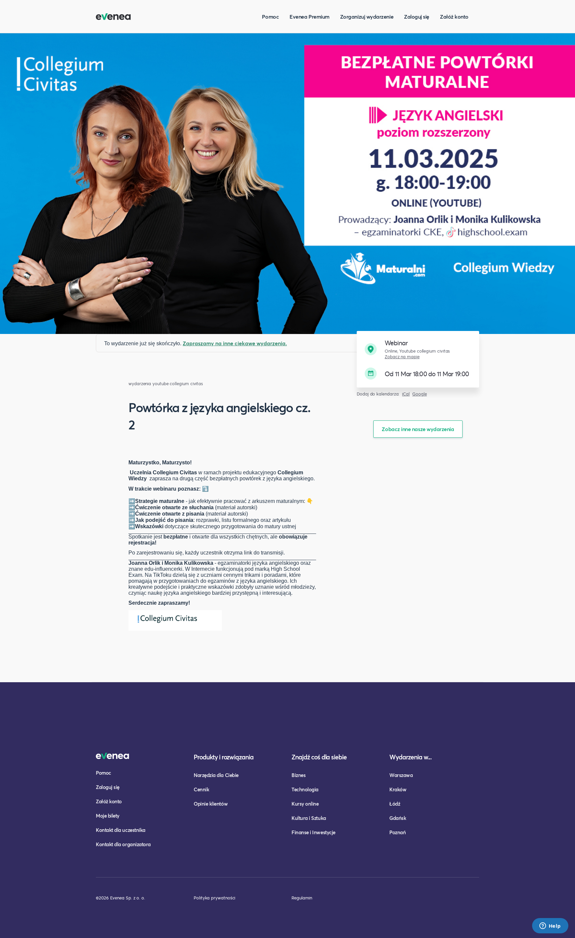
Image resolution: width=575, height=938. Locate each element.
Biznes (298, 775)
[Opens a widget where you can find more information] (550, 926)
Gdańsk (397, 818)
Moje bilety (107, 815)
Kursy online (304, 803)
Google (419, 393)
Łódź (394, 803)
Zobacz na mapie (402, 356)
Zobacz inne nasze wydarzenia (418, 428)
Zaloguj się (416, 16)
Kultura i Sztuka (308, 818)
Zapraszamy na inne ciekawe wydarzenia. (235, 343)
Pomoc (270, 16)
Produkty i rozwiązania (224, 757)
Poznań (397, 832)
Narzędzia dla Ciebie (216, 775)
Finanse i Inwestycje (313, 832)
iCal (406, 393)
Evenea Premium (309, 16)
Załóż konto (454, 16)
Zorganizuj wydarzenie (366, 16)
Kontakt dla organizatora (123, 844)
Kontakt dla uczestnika (120, 830)
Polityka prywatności (214, 898)
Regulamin (301, 898)
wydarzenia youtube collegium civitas (165, 383)
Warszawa (401, 775)
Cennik (201, 789)
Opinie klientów (211, 803)
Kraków (397, 789)
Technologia (304, 789)
